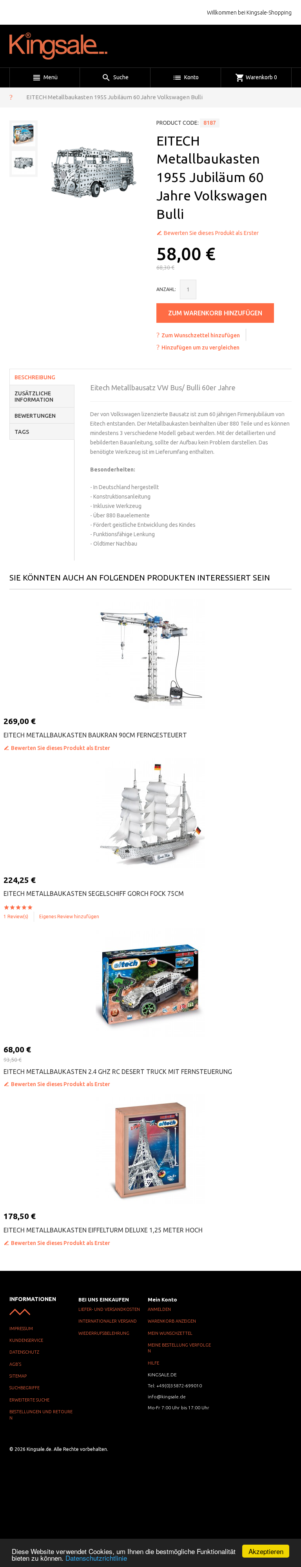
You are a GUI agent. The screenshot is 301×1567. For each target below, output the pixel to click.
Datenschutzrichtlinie (96, 1558)
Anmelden (159, 1309)
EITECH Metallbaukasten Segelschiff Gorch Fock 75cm (94, 893)
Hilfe (153, 1363)
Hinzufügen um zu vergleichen (200, 347)
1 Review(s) (16, 916)
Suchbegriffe (24, 1387)
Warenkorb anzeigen (172, 1321)
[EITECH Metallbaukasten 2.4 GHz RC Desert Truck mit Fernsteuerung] (150, 982)
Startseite (11, 97)
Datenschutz (24, 1352)
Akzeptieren (265, 1551)
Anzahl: (166, 289)
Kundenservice (26, 1340)
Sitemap (18, 1376)
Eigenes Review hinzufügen (69, 916)
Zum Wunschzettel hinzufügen (200, 335)
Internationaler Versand (107, 1321)
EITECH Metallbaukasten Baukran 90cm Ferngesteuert (95, 735)
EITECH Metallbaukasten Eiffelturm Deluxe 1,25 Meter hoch (103, 1230)
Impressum (21, 1328)
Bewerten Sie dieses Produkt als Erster (211, 233)
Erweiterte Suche (29, 1400)
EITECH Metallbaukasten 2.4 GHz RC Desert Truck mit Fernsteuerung (118, 1071)
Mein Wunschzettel (170, 1333)
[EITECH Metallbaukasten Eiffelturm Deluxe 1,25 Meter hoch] (150, 1149)
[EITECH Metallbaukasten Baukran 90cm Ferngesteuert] (150, 654)
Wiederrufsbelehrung (103, 1333)
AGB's (15, 1364)
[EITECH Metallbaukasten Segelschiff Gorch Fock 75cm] (150, 813)
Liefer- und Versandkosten (109, 1309)
